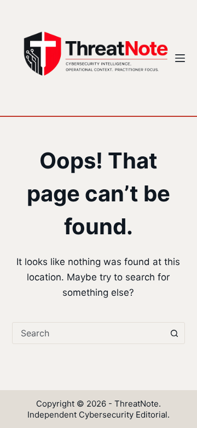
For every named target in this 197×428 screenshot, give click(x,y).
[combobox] (88, 333)
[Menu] (180, 58)
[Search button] (174, 333)
